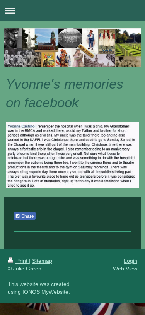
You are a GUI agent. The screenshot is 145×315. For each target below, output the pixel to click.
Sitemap (42, 261)
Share (27, 216)
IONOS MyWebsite (45, 292)
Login (130, 261)
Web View (125, 268)
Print (22, 261)
